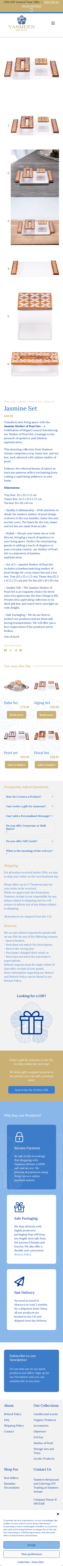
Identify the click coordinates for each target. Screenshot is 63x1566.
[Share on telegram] (15, 650)
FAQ (6, 1420)
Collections (22, 401)
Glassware (40, 1431)
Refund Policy (12, 1414)
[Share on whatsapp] (20, 650)
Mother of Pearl (35, 401)
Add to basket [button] (16, 764)
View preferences (31, 1554)
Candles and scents (46, 1414)
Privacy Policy (37, 1562)
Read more (17, 714)
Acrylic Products (44, 1458)
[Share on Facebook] (5, 650)
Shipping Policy (14, 1425)
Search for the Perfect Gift (31, 1090)
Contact (9, 1431)
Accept (31, 1545)
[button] (58, 1514)
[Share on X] (10, 650)
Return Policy (22, 1254)
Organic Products (45, 1420)
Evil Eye (38, 1437)
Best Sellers (11, 1478)
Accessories (41, 1425)
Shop (13, 401)
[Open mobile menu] (53, 23)
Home (6, 401)
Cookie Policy (23, 1562)
